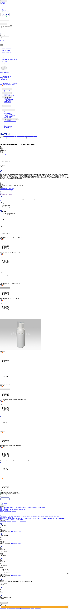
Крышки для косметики (8, 97)
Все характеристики (4, 154)
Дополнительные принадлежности (10, 115)
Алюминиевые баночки (8, 108)
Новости (11, 507)
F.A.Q (25, 507)
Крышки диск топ (7, 102)
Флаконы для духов (7, 120)
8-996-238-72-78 (4, 2)
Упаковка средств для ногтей (9, 111)
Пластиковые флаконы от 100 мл (10, 121)
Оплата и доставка (30, 507)
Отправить (2, 542)
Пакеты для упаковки (7, 93)
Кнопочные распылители (8, 104)
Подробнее (2, 208)
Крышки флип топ (7, 103)
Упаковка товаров (21, 507)
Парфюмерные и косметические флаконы (10, 119)
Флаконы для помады (8, 113)
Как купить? (16, 507)
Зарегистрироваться (4, 574)
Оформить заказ (10, 602)
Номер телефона (3, 529)
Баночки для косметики (8, 89)
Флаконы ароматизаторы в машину (10, 123)
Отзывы (3, 7)
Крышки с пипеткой (7, 101)
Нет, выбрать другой (6, 36)
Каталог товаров (10, 136)
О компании (4, 5)
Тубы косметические (8, 114)
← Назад (2, 136)
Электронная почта (3, 551)
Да (1, 36)
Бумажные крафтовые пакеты (9, 95)
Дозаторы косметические (8, 100)
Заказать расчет (3, 530)
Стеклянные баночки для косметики (10, 91)
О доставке (2, 216)
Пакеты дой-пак (7, 94)
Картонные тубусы (7, 117)
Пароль (1, 553)
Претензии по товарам (41, 507)
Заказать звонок (4, 1)
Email (1, 539)
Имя (1, 527)
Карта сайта (14, 521)
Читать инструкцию (3, 200)
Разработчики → (23, 521)
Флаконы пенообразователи (9, 124)
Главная (5, 136)
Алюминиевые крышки (8, 99)
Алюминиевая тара (3, 513)
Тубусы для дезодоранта (8, 116)
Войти (2, 554)
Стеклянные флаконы (8, 126)
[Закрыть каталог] (18, 119)
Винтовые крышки (7, 98)
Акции (9, 507)
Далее (2, 592)
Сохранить (2, 598)
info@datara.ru (4, 3)
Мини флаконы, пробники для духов (36, 518)
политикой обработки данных (16, 531)
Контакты (4, 9)
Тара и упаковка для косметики (9, 110)
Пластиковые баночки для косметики (10, 90)
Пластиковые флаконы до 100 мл (24, 518)
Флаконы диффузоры (8, 127)
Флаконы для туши (7, 112)
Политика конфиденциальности (5, 521)
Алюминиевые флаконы (8, 107)
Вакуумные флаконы (8, 125)
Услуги (3, 8)
